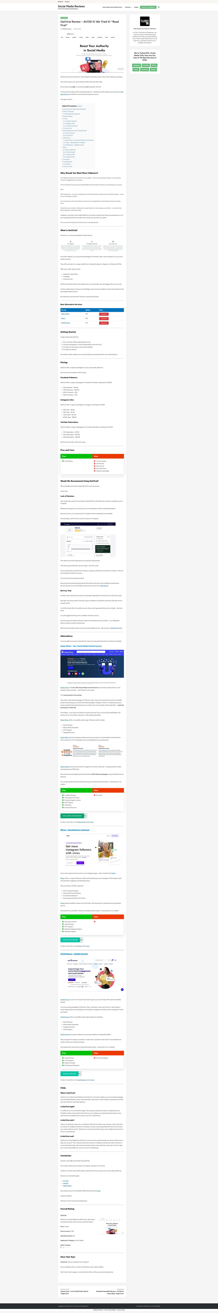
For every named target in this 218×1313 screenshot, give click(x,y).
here (92, 822)
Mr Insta (65, 1181)
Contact (67, 1)
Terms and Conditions (110, 1310)
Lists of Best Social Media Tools (112, 7)
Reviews (127, 7)
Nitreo (113, 873)
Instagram (136, 65)
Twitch (136, 69)
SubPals (65, 1183)
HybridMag (156, 1306)
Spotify (153, 69)
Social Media (64, 17)
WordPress (147, 1306)
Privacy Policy (121, 1310)
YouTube (146, 65)
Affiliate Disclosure (98, 1310)
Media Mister (65, 314)
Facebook (144, 69)
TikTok (154, 65)
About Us (60, 1)
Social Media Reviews (71, 6)
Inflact (63, 318)
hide (79, 106)
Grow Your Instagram (148, 7)
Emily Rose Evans (66, 29)
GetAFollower (65, 323)
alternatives (104, 586)
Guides (136, 7)
